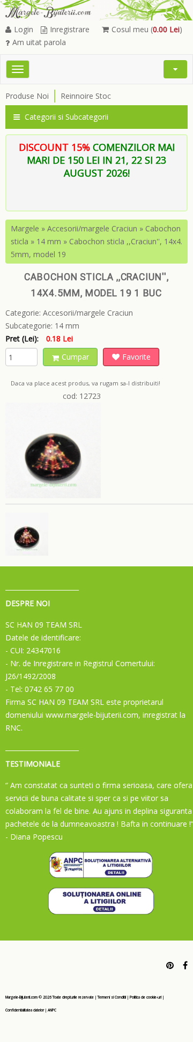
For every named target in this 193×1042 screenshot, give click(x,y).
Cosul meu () (147, 29)
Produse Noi (27, 96)
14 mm (48, 241)
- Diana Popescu (34, 837)
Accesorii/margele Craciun (92, 228)
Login (23, 29)
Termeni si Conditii (112, 997)
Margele (25, 228)
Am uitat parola (39, 42)
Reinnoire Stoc (86, 96)
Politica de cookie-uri (145, 997)
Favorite (136, 357)
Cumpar (75, 357)
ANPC (52, 1010)
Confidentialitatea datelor (24, 1010)
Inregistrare (70, 29)
